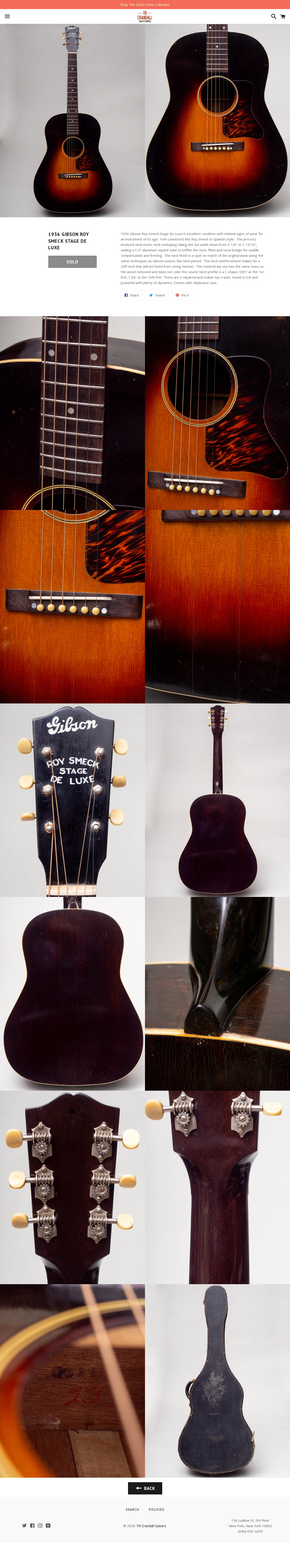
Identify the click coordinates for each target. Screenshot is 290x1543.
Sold (72, 262)
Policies (156, 1509)
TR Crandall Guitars (151, 1525)
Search (132, 1509)
